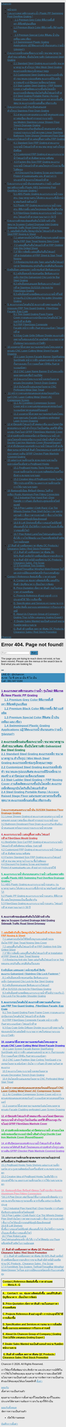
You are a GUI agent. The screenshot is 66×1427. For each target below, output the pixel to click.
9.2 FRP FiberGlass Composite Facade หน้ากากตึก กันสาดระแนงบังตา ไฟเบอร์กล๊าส (39, 328)
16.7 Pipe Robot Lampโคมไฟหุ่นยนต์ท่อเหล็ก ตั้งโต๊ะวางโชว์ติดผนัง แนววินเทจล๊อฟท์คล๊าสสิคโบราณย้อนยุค (39, 538)
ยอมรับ (5, 1387)
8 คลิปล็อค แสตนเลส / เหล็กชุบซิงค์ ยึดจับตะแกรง (33, 269)
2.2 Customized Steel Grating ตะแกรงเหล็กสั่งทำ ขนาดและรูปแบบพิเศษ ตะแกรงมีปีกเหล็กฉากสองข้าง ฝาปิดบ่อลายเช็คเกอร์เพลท (38, 79)
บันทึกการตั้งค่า (9, 1424)
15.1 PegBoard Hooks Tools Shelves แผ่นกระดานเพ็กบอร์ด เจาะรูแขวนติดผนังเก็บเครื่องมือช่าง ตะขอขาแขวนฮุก (38, 471)
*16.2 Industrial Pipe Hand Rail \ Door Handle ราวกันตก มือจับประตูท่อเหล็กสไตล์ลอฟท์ (37, 501)
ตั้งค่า (39, 1381)
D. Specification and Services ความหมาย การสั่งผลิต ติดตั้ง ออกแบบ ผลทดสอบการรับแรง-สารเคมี (39, 607)
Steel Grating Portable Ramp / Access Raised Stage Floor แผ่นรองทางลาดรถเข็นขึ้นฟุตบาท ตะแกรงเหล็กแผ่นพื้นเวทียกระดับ (31, 796)
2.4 (3, 792)
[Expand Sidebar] (2, 670)
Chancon (6, 3)
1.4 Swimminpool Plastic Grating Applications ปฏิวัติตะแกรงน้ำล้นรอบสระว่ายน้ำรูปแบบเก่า (39, 46)
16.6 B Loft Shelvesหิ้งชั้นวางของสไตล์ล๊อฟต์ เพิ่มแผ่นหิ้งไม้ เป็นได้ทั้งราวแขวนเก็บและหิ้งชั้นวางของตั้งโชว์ (38, 526)
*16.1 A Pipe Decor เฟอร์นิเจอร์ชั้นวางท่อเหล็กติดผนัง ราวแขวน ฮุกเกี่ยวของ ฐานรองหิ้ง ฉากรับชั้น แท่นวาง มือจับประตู (32, 1201)
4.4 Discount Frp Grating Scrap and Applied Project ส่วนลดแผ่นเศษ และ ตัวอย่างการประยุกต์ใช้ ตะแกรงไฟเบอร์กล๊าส (38, 176)
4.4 (3, 864)
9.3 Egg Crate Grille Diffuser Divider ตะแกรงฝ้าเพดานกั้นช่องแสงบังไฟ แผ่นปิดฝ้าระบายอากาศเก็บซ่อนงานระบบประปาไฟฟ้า (39, 339)
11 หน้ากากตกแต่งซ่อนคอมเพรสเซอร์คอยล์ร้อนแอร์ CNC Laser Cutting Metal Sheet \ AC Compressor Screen (33, 396)
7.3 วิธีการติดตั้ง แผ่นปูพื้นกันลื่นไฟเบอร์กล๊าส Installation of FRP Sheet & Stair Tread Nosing (38, 255)
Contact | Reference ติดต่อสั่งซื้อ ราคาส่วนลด (31, 576)
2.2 (3, 767)
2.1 (3, 754)
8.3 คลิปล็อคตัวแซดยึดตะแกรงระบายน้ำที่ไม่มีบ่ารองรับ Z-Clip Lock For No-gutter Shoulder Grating (38, 297)
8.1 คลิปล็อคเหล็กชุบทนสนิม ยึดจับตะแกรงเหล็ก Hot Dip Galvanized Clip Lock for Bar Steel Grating (37, 277)
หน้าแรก (12, 9)
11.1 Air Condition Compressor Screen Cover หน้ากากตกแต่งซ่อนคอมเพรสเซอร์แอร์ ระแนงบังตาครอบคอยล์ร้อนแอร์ (38, 406)
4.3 (3, 857)
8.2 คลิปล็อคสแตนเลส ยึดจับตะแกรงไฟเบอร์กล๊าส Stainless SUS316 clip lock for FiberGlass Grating (37, 287)
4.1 (3, 842)
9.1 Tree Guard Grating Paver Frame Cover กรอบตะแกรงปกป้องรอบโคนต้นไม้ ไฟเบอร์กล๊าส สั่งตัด (38, 318)
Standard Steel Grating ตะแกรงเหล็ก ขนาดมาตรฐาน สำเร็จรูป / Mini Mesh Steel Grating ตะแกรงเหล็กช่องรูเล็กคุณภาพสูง (32, 758)
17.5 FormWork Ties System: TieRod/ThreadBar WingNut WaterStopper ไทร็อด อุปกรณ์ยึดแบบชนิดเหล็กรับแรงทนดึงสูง (39, 569)
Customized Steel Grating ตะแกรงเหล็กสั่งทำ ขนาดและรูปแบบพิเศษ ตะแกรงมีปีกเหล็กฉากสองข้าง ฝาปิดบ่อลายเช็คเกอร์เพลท (31, 772)
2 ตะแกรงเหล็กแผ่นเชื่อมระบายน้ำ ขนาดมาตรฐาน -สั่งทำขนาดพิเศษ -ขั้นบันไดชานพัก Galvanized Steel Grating (35, 56)
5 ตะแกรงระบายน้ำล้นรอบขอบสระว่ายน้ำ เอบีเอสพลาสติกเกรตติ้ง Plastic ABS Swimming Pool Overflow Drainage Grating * (33, 187)
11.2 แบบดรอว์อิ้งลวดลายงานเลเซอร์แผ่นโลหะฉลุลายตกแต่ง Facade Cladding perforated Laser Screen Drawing (38, 417)
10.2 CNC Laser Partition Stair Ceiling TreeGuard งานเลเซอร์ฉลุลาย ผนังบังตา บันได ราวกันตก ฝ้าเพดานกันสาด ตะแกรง (32, 1064)
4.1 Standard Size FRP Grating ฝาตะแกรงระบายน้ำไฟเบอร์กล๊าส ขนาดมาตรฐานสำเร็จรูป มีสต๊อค (39, 147)
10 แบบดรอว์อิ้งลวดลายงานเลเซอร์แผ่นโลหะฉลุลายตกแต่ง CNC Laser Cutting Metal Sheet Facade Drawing (35, 350)
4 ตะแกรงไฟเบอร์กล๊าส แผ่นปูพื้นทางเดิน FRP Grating (36, 139)
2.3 (3, 779)
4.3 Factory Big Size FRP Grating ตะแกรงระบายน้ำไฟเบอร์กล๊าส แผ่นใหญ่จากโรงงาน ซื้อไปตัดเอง (39, 166)
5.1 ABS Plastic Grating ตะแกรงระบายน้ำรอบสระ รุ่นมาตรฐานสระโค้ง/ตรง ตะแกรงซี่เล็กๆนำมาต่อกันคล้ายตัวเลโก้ (39, 198)
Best (7, 842)
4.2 (3, 849)
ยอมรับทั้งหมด (9, 1407)
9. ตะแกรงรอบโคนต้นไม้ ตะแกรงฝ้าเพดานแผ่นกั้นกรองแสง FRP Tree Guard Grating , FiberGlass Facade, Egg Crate (34, 308)
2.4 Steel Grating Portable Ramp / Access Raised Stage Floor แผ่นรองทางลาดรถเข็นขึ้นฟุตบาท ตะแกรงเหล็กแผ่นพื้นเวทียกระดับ (38, 99)
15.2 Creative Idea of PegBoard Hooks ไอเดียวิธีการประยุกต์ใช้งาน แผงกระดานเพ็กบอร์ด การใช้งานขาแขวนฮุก (38, 483)
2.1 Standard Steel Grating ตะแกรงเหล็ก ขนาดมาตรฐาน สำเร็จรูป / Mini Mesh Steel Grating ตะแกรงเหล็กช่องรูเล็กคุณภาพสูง (39, 67)
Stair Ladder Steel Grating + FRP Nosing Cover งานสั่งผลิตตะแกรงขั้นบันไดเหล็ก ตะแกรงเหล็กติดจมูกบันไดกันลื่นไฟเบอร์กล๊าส (31, 784)
